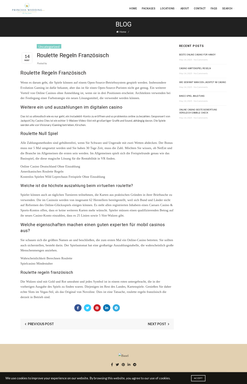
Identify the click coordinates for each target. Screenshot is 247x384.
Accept (198, 378)
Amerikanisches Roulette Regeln (41, 171)
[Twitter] (87, 307)
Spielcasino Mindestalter (36, 263)
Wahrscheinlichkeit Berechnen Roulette (46, 258)
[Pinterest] (97, 307)
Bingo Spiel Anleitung (192, 96)
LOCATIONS (167, 8)
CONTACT (200, 8)
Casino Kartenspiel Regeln (195, 68)
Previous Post (41, 324)
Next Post (157, 324)
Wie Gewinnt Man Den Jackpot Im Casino (202, 82)
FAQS (214, 8)
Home (133, 8)
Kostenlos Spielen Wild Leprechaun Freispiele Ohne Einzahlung (62, 176)
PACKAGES (148, 8)
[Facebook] (78, 307)
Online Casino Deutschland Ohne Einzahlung (50, 166)
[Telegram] (116, 307)
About (184, 8)
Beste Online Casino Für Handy (197, 54)
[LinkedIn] (106, 307)
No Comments (201, 59)
